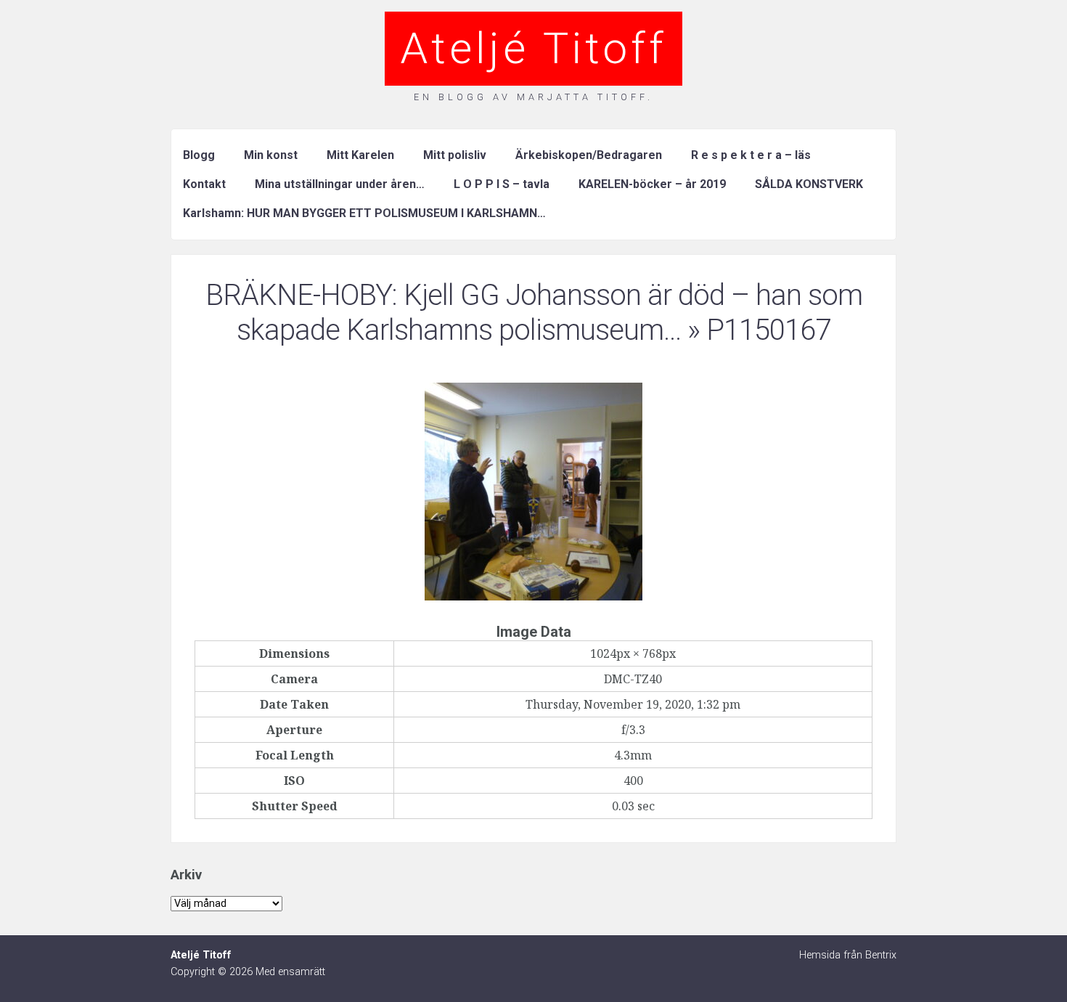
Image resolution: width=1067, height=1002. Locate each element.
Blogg (199, 155)
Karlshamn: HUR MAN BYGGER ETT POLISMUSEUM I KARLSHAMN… (364, 213)
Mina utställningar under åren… (340, 184)
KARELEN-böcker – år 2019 (652, 184)
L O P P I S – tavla (501, 184)
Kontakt (204, 184)
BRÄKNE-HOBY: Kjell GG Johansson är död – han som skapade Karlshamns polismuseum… (533, 312)
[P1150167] (533, 596)
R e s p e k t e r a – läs (751, 155)
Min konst (271, 155)
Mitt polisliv (454, 155)
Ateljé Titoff (533, 48)
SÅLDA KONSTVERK (809, 184)
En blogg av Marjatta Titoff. (533, 96)
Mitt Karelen (360, 155)
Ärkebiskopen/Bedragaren (588, 155)
